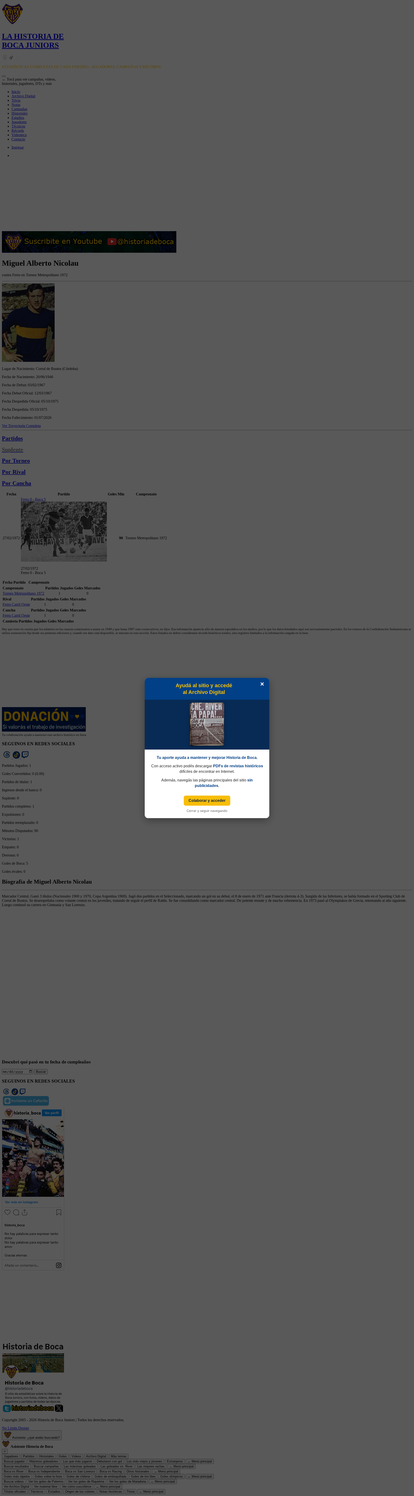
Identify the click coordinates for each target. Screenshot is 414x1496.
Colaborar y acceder (207, 800)
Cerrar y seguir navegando (207, 811)
